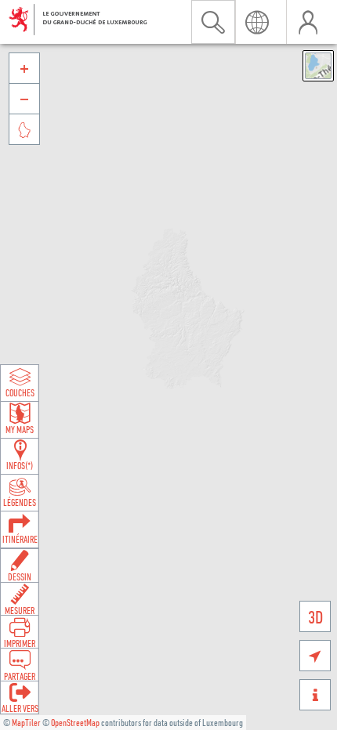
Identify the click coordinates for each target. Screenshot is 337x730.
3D (315, 616)
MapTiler (26, 722)
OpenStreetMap (75, 722)
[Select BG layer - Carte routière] (318, 65)
